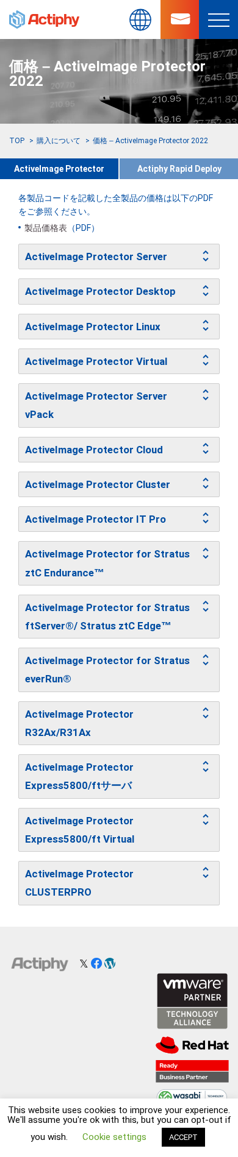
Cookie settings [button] (114, 1136)
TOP (16, 140)
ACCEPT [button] (183, 1137)
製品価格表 (45, 228)
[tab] (119, 256)
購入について (59, 140)
